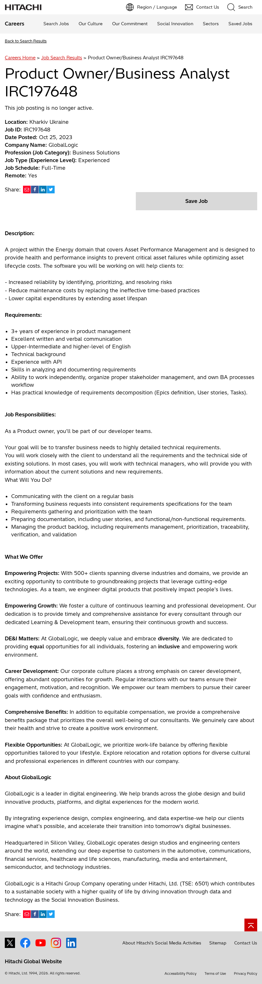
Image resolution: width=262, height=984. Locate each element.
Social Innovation (175, 23)
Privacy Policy (245, 973)
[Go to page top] (250, 925)
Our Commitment (130, 23)
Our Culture (91, 23)
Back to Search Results (26, 41)
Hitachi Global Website (33, 961)
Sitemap (217, 942)
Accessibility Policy (180, 973)
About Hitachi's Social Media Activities (161, 942)
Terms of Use (215, 973)
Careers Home (20, 58)
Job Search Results (61, 58)
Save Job (196, 201)
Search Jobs (56, 23)
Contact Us (245, 942)
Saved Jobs (240, 23)
